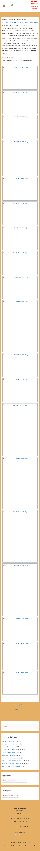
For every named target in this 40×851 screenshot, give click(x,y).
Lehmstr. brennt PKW (8, 744)
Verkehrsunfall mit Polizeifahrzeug (12, 766)
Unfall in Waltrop (7, 747)
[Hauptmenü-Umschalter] (4, 6)
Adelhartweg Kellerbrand (9, 758)
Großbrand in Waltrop (8, 741)
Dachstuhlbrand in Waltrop (10, 749)
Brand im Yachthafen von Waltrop (12, 763)
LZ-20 (28, 22)
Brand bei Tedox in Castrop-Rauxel (12, 760)
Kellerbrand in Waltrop (8, 755)
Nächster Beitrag (20, 709)
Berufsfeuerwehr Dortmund (18, 22)
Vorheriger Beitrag (20, 705)
